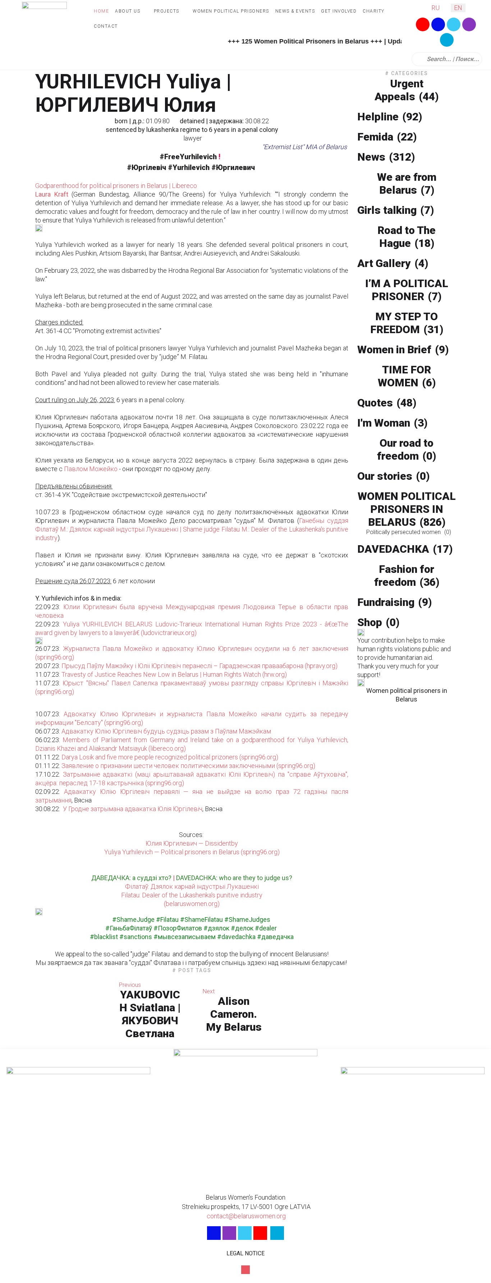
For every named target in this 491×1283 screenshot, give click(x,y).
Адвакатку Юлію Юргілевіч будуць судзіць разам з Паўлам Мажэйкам (166, 731)
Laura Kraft (51, 194)
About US (127, 11)
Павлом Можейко (90, 469)
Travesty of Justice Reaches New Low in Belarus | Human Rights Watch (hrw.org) (174, 674)
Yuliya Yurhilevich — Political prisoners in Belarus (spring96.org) (192, 852)
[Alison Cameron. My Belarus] (310, 1011)
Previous (130, 984)
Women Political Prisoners (231, 11)
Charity (374, 11)
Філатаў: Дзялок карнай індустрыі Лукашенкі (192, 886)
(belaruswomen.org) (192, 903)
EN (458, 8)
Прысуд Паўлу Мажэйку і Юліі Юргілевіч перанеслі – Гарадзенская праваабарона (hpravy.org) (199, 666)
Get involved (339, 11)
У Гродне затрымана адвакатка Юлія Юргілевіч (132, 809)
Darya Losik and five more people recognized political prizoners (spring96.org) (169, 757)
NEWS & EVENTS (295, 11)
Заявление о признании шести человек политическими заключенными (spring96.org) (188, 765)
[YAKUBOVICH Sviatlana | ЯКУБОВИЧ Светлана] (73, 1011)
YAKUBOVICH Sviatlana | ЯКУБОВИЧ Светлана (149, 1014)
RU (435, 8)
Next (209, 991)
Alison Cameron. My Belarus (234, 1014)
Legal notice (245, 1253)
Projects (166, 11)
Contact (106, 26)
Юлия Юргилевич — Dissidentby (192, 843)
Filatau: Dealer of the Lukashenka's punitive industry (191, 895)
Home (101, 11)
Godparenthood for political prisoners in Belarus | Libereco (116, 185)
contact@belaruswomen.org (245, 1216)
